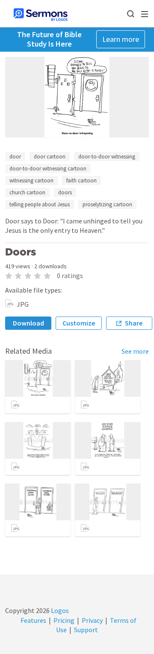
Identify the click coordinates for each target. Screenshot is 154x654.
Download (28, 323)
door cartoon (49, 156)
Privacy (92, 620)
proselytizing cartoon (107, 204)
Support (86, 629)
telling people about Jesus (39, 204)
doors (65, 192)
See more (135, 351)
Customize (78, 323)
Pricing (63, 620)
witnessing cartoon (31, 180)
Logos (59, 610)
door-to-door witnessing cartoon (47, 168)
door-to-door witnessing (106, 156)
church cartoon (27, 192)
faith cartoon (81, 180)
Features (33, 620)
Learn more (120, 39)
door (15, 156)
